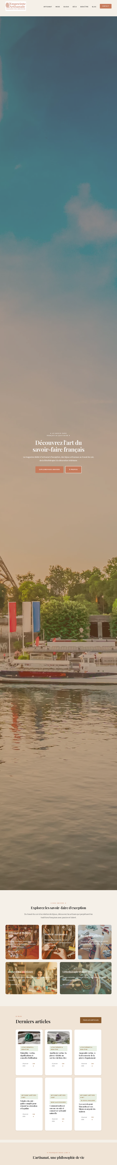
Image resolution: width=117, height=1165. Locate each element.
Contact (105, 6)
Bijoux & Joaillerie (88, 1100)
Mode (58, 7)
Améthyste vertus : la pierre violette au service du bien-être (58, 1055)
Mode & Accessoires (58, 1102)
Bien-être (84, 7)
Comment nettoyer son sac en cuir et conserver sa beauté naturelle (58, 1109)
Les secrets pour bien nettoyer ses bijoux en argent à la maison (87, 1108)
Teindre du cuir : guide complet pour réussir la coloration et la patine (28, 1105)
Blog (94, 7)
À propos (73, 469)
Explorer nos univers (49, 469)
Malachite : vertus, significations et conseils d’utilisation (28, 1055)
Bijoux (66, 7)
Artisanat (48, 7)
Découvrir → (13, 951)
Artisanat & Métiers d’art (29, 1096)
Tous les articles (91, 1020)
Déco (75, 7)
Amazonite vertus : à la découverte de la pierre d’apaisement (87, 1055)
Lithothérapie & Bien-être (27, 1048)
